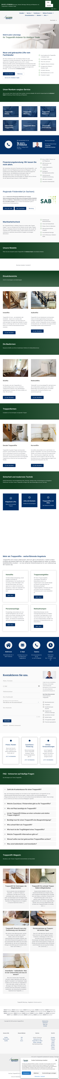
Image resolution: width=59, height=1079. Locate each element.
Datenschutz (37, 1076)
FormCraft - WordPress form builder (12, 725)
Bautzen (53, 1045)
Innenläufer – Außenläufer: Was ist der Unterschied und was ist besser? (16, 972)
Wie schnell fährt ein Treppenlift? (19, 825)
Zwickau (53, 1049)
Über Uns (45, 1024)
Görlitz (53, 1042)
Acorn (21, 1040)
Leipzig (53, 1040)
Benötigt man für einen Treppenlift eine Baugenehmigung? (29, 820)
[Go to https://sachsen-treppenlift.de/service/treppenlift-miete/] (29, 125)
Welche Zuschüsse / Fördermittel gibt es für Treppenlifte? (29, 804)
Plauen (53, 1047)
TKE (22, 1037)
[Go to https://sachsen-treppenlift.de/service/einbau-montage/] (11, 111)
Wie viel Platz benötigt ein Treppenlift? (21, 808)
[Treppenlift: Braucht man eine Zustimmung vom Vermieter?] (16, 918)
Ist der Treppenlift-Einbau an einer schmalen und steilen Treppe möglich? (28, 814)
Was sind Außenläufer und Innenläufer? (22, 844)
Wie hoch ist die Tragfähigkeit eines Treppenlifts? (26, 829)
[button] (56, 1060)
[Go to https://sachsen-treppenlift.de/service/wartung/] (29, 111)
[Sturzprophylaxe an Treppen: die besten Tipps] (43, 918)
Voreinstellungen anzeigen (49, 1073)
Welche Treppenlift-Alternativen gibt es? (22, 834)
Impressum (43, 1076)
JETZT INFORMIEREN (11, 756)
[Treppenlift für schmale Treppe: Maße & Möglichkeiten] (43, 875)
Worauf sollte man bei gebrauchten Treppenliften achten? (29, 839)
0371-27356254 (22, 144)
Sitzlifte (6, 1037)
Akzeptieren (26, 1073)
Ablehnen (36, 1073)
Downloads (52, 20)
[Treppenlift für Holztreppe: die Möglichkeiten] (16, 875)
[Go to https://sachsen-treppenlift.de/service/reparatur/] (48, 111)
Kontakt (45, 1026)
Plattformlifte (6, 1039)
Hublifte (6, 1040)
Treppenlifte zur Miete (37, 1040)
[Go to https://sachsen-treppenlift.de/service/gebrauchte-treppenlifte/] (11, 125)
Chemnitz (53, 1039)
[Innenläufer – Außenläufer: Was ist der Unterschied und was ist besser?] (16, 960)
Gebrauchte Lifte (37, 1039)
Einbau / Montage (37, 1042)
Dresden (53, 1037)
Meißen (53, 1044)
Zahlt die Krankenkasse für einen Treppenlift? (24, 789)
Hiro (22, 1039)
